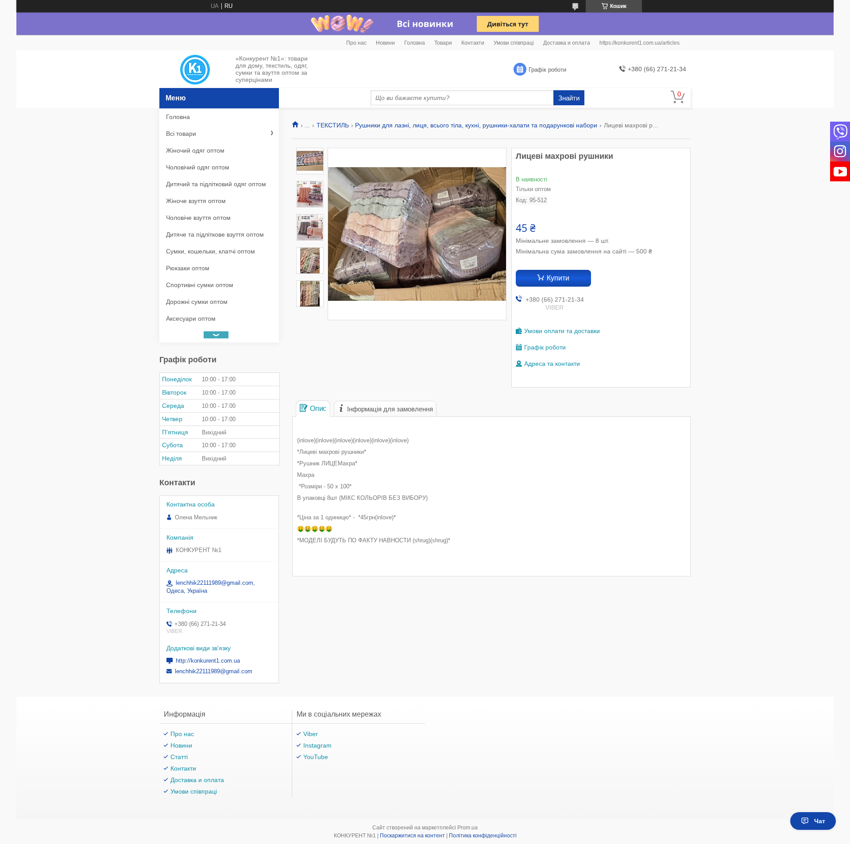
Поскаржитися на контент (412, 835)
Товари (443, 43)
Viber (310, 733)
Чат (819, 821)
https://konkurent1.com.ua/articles (639, 43)
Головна (414, 43)
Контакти (472, 43)
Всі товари (181, 133)
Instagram (317, 745)
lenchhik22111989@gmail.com (213, 671)
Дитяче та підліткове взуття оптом (215, 234)
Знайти (569, 98)
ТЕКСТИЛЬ (333, 125)
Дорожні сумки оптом (197, 301)
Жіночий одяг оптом (195, 150)
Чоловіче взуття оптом (198, 217)
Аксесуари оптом (191, 318)
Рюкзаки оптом (187, 268)
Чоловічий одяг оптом (197, 167)
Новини (385, 43)
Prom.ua (467, 828)
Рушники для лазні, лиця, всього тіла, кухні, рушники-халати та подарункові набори (476, 125)
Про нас (356, 43)
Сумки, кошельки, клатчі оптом (210, 251)
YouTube (315, 756)
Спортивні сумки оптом (199, 284)
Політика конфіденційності (483, 835)
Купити (558, 278)
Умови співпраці (514, 43)
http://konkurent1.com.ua (208, 660)
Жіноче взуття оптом (196, 200)
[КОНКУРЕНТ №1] (195, 69)
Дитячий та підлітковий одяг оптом (216, 184)
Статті (179, 756)
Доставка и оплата (566, 43)
